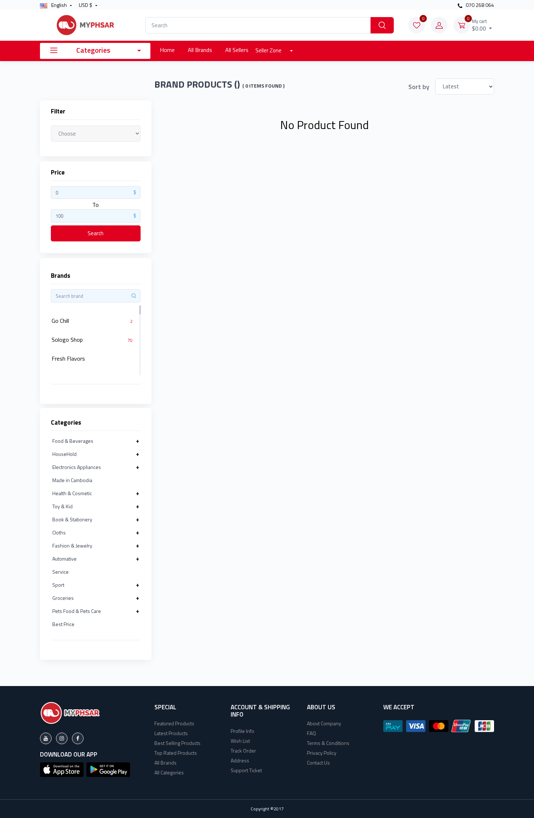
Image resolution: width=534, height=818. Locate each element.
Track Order (243, 750)
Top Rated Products (175, 753)
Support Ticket (246, 770)
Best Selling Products (177, 743)
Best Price (63, 624)
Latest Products (171, 733)
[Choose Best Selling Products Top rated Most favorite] (96, 133)
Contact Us (318, 762)
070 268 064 (479, 5)
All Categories (169, 772)
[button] (62, 769)
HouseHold (64, 454)
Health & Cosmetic (72, 493)
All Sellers (236, 49)
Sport (58, 585)
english (59, 5)
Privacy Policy (321, 753)
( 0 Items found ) (263, 86)
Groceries (63, 598)
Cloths (59, 532)
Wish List (240, 741)
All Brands (200, 49)
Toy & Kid (62, 506)
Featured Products (174, 723)
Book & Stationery (72, 519)
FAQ (311, 733)
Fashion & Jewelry (72, 545)
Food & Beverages (72, 441)
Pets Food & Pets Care (76, 611)
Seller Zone (269, 50)
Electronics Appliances (76, 467)
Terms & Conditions (328, 743)
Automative (64, 558)
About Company (324, 723)
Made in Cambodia (72, 480)
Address (240, 760)
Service (60, 572)
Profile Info (242, 731)
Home (167, 49)
